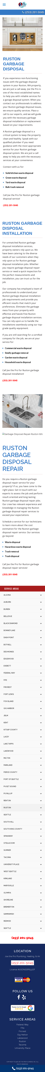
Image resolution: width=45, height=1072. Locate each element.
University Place (22, 1048)
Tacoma (22, 1045)
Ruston (22, 1041)
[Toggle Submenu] (41, 594)
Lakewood (22, 1038)
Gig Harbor (22, 1035)
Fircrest (22, 1031)
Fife (22, 1028)
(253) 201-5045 (34, 12)
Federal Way (23, 1025)
